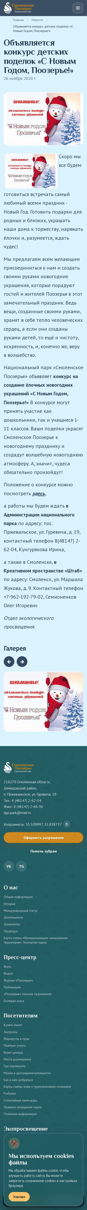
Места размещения (17, 1059)
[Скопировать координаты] (67, 824)
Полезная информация (20, 1114)
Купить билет (13, 1025)
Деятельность (13, 917)
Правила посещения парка (23, 1107)
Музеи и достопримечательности (27, 1073)
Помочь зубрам (43, 851)
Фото (7, 966)
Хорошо (19, 1197)
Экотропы (10, 1032)
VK (8, 866)
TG (21, 866)
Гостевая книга (14, 1001)
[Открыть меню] (78, 8)
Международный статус (21, 910)
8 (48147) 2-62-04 (26, 800)
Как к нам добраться (18, 1080)
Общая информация (18, 897)
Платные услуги (15, 1045)
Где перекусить (15, 1066)
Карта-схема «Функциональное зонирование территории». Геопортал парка (36, 940)
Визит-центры (13, 1052)
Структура (11, 931)
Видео (8, 973)
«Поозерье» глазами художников (28, 994)
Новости (37, 20)
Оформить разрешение (43, 837)
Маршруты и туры (16, 1039)
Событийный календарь (20, 1100)
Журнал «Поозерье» (18, 980)
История (9, 904)
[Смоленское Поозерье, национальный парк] (19, 8)
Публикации (12, 987)
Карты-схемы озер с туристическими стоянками (37, 1086)
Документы (12, 924)
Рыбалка (10, 1093)
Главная (18, 20)
